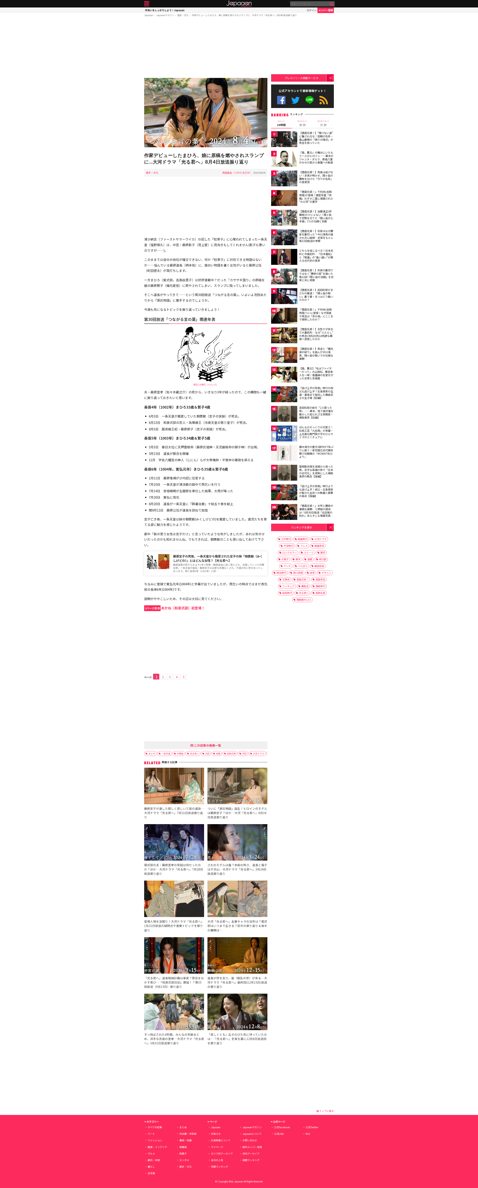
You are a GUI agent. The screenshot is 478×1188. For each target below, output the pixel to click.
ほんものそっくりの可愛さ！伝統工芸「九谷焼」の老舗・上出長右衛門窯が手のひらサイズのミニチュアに (316, 432)
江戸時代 (286, 539)
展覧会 (305, 586)
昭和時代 (287, 593)
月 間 (323, 123)
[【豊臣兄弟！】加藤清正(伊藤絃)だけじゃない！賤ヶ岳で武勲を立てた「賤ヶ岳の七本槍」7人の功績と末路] (284, 218)
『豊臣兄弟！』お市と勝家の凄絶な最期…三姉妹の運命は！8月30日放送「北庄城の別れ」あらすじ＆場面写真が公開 (316, 512)
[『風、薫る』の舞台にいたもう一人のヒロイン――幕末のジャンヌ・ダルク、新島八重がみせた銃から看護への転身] (284, 159)
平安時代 (288, 546)
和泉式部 (231, 753)
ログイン (311, 10)
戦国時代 (303, 539)
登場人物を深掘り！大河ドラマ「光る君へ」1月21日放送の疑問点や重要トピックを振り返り (174, 925)
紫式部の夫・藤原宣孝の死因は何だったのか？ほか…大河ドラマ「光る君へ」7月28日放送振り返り (173, 869)
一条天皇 (166, 753)
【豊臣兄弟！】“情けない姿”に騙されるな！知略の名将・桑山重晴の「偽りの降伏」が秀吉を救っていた (316, 138)
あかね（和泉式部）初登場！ (175, 607)
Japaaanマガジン (165, 15)
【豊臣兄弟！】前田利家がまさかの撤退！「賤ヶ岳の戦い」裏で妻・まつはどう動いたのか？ (316, 295)
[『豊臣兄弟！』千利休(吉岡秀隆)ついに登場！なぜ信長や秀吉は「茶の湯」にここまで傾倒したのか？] (284, 316)
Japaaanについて (252, 1133)
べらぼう (303, 566)
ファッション (155, 1140)
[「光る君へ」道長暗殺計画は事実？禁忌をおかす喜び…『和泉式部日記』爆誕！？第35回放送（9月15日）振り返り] (174, 956)
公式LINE (309, 100)
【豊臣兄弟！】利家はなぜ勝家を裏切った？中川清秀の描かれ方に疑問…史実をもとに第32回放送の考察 (316, 236)
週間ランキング (251, 1160)
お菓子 (285, 559)
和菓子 (183, 1153)
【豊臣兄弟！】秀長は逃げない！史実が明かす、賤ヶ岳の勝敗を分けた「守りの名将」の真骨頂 (316, 177)
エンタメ (184, 1160)
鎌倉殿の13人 (304, 599)
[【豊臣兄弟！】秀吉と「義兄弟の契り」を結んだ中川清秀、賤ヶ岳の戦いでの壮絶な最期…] (284, 355)
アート (151, 1133)
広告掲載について (220, 1140)
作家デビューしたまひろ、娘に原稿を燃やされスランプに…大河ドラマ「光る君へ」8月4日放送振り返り (244, 15)
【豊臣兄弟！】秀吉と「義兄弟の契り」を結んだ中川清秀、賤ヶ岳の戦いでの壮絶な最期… (316, 354)
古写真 (151, 1173)
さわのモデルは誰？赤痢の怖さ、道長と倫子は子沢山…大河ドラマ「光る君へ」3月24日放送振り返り (237, 869)
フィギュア (288, 586)
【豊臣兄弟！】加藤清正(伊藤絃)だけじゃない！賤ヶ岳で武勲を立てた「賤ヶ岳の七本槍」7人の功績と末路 (316, 216)
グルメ (151, 1153)
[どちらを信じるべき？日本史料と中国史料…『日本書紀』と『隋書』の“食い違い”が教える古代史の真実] (284, 257)
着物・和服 (185, 1140)
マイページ (217, 1147)
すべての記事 (155, 1127)
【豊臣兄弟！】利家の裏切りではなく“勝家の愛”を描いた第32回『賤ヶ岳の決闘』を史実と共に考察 (316, 275)
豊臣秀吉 (320, 579)
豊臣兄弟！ (303, 579)
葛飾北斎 (320, 593)
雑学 (322, 552)
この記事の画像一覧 (207, 745)
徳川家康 (298, 572)
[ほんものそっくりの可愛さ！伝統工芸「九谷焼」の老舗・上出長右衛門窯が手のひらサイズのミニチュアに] (284, 434)
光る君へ (194, 753)
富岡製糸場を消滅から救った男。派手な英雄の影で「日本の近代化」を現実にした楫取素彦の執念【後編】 (316, 471)
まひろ (151, 753)
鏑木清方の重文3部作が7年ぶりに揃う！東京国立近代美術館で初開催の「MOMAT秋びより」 (316, 452)
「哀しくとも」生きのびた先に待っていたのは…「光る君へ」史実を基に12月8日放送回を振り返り (237, 1038)
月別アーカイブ (251, 1153)
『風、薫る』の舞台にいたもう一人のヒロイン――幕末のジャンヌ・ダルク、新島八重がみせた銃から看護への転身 (316, 157)
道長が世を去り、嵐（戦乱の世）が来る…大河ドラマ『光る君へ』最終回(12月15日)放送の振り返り (237, 982)
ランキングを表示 (301, 527)
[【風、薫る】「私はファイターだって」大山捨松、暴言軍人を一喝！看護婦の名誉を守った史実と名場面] (284, 375)
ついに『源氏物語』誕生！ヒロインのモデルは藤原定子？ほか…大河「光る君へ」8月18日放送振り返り (237, 812)
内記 (207, 753)
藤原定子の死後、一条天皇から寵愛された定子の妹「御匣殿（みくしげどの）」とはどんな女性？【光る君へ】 (218, 558)
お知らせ (216, 1133)
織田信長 (319, 566)
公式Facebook (281, 100)
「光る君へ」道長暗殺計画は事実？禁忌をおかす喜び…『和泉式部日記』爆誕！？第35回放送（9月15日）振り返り (174, 982)
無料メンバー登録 (252, 1147)
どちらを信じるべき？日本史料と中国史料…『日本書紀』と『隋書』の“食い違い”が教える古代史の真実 (316, 256)
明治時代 (281, 572)
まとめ (183, 1127)
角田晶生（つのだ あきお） (237, 172)
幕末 (298, 559)
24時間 (281, 123)
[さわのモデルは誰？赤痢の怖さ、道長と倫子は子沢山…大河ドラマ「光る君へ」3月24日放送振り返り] (237, 843)
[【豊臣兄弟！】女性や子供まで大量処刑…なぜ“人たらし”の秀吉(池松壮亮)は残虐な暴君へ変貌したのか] (284, 335)
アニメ (304, 546)
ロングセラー (289, 552)
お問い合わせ (250, 1140)
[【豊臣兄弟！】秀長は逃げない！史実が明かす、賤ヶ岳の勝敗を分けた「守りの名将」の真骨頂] (284, 178)
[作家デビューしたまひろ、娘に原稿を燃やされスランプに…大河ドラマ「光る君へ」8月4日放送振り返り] (205, 113)
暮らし (151, 1166)
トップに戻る (326, 1111)
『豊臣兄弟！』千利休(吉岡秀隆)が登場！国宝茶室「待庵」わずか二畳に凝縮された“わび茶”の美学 (316, 197)
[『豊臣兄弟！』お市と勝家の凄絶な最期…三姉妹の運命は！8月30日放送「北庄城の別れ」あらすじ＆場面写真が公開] (284, 512)
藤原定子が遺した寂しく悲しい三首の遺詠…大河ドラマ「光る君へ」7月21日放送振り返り (174, 812)
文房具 (286, 579)
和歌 (218, 753)
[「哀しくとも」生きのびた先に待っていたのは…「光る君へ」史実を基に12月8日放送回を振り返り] (237, 1012)
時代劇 (322, 559)
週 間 (302, 123)
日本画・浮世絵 (187, 1133)
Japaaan (239, 4)
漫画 (309, 559)
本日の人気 (217, 1160)
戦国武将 (319, 546)
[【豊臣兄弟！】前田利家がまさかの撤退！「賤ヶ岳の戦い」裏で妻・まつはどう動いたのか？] (284, 296)
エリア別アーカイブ (222, 1153)
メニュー (146, 4)
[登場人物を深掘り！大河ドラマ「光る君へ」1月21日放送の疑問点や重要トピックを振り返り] (174, 899)
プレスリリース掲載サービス (301, 78)
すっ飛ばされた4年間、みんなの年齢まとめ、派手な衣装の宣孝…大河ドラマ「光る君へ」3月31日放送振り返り (174, 1038)
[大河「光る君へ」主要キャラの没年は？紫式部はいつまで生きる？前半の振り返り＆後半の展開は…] (237, 899)
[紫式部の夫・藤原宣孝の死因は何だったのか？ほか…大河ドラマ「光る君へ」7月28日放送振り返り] (174, 843)
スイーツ (309, 552)
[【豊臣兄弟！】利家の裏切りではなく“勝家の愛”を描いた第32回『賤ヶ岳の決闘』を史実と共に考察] (284, 277)
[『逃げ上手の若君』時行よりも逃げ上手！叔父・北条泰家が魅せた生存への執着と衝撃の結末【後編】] (284, 492)
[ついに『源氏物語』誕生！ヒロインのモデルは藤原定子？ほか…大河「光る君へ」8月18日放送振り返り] (237, 786)
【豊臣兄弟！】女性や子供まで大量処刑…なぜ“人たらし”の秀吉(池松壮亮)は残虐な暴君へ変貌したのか (316, 334)
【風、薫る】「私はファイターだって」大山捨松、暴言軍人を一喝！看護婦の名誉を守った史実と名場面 (316, 373)
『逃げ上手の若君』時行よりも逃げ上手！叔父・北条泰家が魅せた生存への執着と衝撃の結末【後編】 (316, 491)
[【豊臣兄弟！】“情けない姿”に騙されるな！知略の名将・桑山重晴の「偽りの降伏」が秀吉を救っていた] (284, 139)
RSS (323, 100)
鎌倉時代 (320, 586)
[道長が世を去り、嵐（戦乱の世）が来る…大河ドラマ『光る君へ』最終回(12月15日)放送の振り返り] (237, 956)
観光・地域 (154, 1160)
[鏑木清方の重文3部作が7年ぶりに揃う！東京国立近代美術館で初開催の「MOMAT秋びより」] (284, 453)
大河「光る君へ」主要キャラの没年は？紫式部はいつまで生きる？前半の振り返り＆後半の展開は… (237, 925)
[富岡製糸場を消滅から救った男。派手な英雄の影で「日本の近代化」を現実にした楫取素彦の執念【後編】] (284, 473)
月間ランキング (219, 1166)
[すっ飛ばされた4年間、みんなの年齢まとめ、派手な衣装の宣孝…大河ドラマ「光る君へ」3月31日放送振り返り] (174, 1012)
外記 (244, 753)
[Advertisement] (205, 48)
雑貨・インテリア (157, 1147)
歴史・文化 (183, 15)
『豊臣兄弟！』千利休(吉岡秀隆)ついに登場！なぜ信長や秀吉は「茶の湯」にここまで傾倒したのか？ (316, 314)
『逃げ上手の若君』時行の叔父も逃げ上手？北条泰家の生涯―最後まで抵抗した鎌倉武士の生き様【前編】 (316, 393)
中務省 (180, 753)
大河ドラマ (258, 753)
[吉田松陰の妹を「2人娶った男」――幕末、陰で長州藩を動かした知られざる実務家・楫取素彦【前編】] (284, 414)
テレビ (287, 566)
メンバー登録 (325, 10)
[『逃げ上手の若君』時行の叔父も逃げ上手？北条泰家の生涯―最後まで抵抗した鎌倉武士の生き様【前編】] (284, 394)
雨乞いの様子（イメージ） (205, 384)
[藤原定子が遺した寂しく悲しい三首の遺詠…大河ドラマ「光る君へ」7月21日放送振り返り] (174, 786)
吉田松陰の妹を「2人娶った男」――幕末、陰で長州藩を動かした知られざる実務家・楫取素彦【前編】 (316, 413)
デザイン (326, 572)
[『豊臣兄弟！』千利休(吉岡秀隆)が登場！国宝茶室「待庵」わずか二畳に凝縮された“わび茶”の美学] (284, 198)
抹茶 (312, 572)
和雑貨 (183, 1147)
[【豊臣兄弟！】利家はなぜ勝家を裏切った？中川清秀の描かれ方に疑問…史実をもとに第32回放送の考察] (284, 237)
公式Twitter (295, 100)
